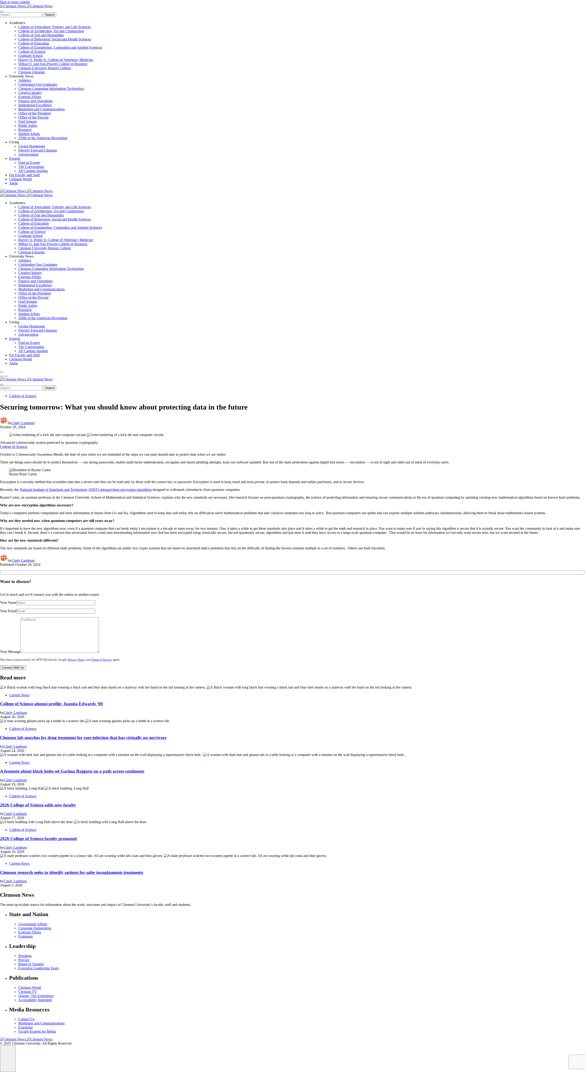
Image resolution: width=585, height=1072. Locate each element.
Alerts (13, 183)
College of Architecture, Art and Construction (51, 31)
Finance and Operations (35, 101)
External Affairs (29, 97)
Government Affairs (32, 924)
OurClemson (27, 121)
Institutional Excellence (35, 105)
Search (49, 14)
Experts (14, 158)
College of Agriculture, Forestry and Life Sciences (54, 27)
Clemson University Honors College (44, 68)
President (25, 956)
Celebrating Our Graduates (37, 84)
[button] (2, 376)
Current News (19, 695)
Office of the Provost (33, 117)
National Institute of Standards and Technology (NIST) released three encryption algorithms (86, 490)
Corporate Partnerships (34, 928)
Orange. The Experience (36, 996)
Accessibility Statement (35, 1000)
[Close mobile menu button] (2, 11)
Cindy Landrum (23, 423)
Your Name (8, 602)
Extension (25, 936)
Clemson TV (27, 992)
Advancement (28, 154)
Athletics (24, 80)
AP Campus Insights (33, 171)
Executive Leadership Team (38, 968)
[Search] (2, 372)
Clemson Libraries (31, 72)
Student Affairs (29, 134)
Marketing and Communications (41, 109)
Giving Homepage (31, 146)
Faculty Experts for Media (37, 1031)
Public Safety (27, 126)
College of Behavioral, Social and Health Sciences (54, 39)
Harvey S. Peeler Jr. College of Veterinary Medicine (55, 60)
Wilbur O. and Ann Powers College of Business (52, 64)
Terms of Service (102, 659)
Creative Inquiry (30, 93)
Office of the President (34, 113)
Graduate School (30, 56)
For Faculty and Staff (24, 175)
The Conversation (31, 167)
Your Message (10, 652)
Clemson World (20, 179)
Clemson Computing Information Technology (51, 88)
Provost (23, 960)
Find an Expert (29, 163)
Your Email (8, 611)
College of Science (31, 51)
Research (25, 130)
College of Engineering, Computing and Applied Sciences (60, 47)
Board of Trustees (31, 964)
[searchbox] (21, 14)
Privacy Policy (77, 659)
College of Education (33, 43)
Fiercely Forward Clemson (37, 150)
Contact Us (26, 1019)
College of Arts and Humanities (41, 35)
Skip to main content (15, 2)
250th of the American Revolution (42, 138)
